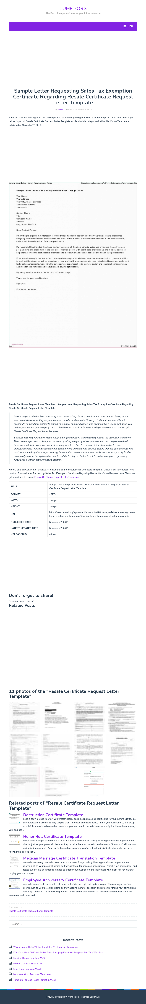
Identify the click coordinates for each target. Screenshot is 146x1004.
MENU (130, 26)
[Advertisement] (73, 59)
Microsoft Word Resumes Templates (32, 974)
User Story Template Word (27, 969)
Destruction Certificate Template (53, 815)
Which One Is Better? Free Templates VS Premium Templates (45, 947)
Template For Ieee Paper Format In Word (34, 979)
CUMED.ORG (73, 9)
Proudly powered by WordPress (62, 996)
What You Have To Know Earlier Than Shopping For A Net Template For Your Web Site (58, 952)
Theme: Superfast (90, 996)
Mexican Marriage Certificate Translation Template (69, 858)
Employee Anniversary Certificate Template (63, 880)
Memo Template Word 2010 (27, 963)
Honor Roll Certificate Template (52, 836)
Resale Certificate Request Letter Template (56, 477)
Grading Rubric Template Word (29, 958)
